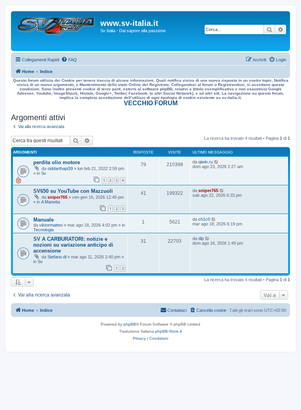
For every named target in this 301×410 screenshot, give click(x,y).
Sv (43, 173)
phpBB (129, 324)
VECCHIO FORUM (151, 103)
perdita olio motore (56, 162)
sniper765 (57, 197)
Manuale (43, 220)
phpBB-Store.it (168, 331)
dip (201, 238)
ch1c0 (204, 219)
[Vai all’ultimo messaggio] (216, 161)
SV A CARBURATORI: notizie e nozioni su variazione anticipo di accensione (73, 245)
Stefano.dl (56, 256)
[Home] (56, 31)
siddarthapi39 (60, 168)
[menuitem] (69, 59)
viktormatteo (51, 225)
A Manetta (50, 202)
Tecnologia (43, 229)
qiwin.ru (205, 161)
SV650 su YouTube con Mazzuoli (73, 191)
